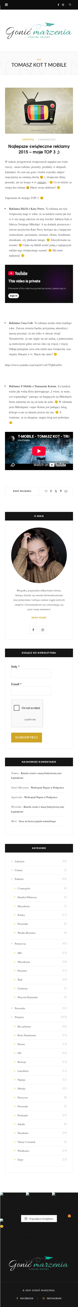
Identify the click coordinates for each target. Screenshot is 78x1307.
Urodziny (23, 988)
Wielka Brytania (26, 933)
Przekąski (23, 1115)
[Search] (70, 5)
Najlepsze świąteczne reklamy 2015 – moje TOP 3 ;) (39, 149)
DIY (20, 953)
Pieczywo (23, 1097)
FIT (19, 1053)
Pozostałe (23, 924)
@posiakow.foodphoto (40, 1218)
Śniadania (23, 1133)
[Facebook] (51, 491)
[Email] (66, 491)
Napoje (21, 1079)
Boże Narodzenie (27, 1035)
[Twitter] (56, 491)
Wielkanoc (23, 1151)
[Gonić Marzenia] (39, 31)
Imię (15, 666)
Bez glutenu (24, 1026)
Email (16, 684)
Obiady (22, 1088)
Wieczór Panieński (28, 997)
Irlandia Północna (27, 897)
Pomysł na (20, 943)
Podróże (19, 879)
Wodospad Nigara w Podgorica (47, 787)
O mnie (19, 870)
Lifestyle (28, 140)
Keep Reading (22, 491)
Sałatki (21, 1124)
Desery (21, 1044)
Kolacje (22, 1062)
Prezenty (22, 970)
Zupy (20, 1159)
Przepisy (19, 1017)
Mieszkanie (24, 962)
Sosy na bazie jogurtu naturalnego (37, 821)
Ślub (20, 979)
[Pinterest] (61, 491)
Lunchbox (23, 1071)
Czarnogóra (24, 888)
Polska (21, 915)
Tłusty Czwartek (26, 1142)
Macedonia (24, 906)
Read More (39, 618)
